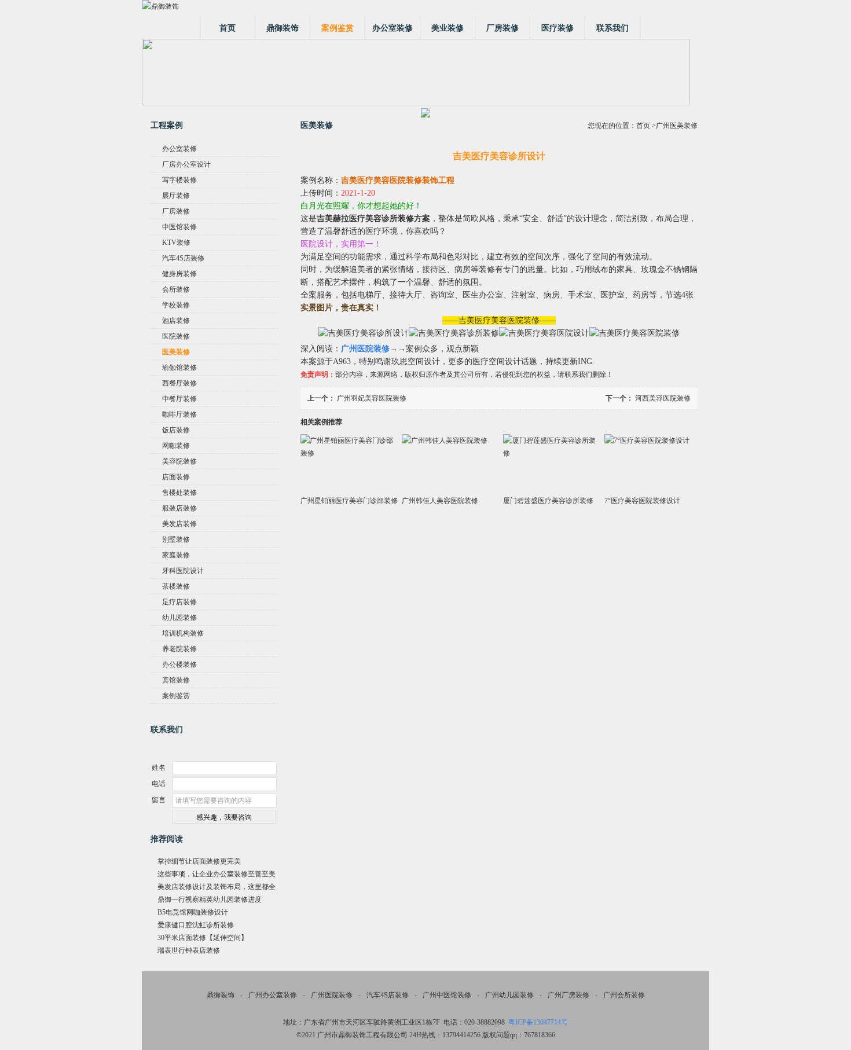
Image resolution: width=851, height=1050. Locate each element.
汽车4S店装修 (183, 258)
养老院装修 (179, 649)
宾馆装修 (176, 680)
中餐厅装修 (179, 399)
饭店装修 (176, 430)
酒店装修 (176, 321)
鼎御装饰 (282, 28)
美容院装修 (179, 461)
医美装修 (176, 352)
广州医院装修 (332, 995)
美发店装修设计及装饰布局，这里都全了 (216, 888)
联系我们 (612, 28)
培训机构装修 (183, 633)
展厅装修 (176, 196)
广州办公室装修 (272, 995)
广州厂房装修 (568, 995)
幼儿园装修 (179, 618)
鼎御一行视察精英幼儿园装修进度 (209, 899)
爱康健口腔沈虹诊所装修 (195, 925)
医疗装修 (557, 28)
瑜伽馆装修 (179, 368)
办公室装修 (392, 28)
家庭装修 (176, 555)
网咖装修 (176, 446)
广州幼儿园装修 (509, 995)
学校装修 (176, 305)
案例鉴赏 (337, 28)
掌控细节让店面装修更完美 (199, 861)
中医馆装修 (179, 227)
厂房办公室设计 (186, 164)
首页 (227, 28)
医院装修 (176, 336)
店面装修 (176, 477)
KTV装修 (176, 242)
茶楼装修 (176, 586)
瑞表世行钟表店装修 (188, 950)
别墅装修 (176, 539)
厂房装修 (502, 28)
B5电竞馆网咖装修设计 (192, 912)
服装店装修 (179, 508)
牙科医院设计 (183, 571)
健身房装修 (179, 274)
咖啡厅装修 (179, 414)
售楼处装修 (179, 493)
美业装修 (447, 28)
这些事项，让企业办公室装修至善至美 (216, 874)
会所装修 (176, 289)
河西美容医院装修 (663, 398)
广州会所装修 (624, 995)
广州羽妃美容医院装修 (371, 398)
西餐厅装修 (179, 383)
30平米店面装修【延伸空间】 (202, 938)
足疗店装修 (179, 602)
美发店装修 (179, 524)
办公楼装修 (179, 664)
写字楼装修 (179, 180)
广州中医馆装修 (447, 995)
